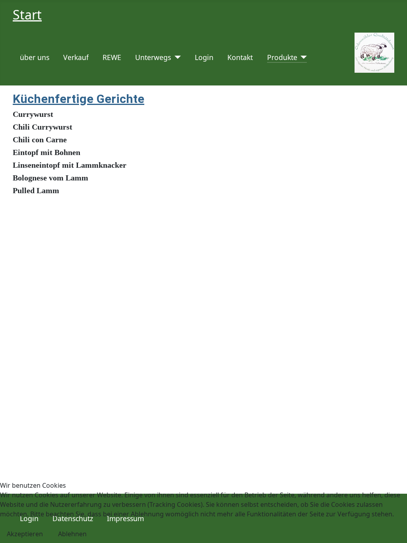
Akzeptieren (25, 533)
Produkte (282, 57)
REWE (112, 57)
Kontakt (240, 57)
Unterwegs (153, 57)
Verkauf (76, 57)
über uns (34, 57)
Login (204, 57)
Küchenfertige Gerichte (78, 99)
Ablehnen (72, 533)
